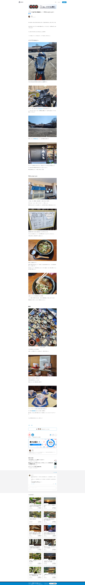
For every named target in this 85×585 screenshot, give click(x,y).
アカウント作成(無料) (53, 583)
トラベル (29, 10)
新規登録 (64, 2)
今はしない (46, 583)
